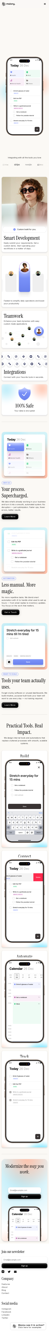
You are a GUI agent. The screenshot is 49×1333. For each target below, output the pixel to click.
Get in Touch (10, 612)
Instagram (6, 1309)
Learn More (9, 516)
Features (6, 1284)
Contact (5, 1293)
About (5, 1287)
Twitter (5, 1318)
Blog (4, 1290)
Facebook (6, 1312)
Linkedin (6, 1315)
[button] (44, 4)
